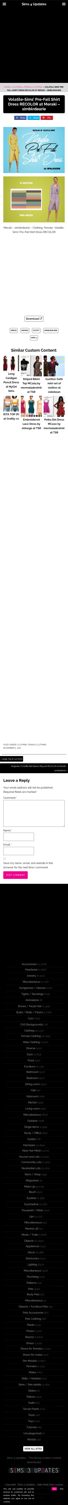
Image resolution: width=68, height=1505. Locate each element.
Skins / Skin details (29, 1384)
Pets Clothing (33, 1318)
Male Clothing (31, 1042)
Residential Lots (31, 1168)
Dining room (32, 1084)
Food (31, 1060)
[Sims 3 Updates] (34, 1470)
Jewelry (31, 975)
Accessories (29, 964)
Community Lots (31, 1162)
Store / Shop (33, 1174)
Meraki (24, 330)
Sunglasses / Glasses (32, 987)
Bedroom (32, 1078)
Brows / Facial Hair (30, 1006)
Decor (31, 1252)
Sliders (32, 1390)
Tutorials (31, 1427)
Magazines (32, 1180)
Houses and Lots (29, 1156)
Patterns (32, 1282)
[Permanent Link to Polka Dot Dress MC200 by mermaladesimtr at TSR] (54, 415)
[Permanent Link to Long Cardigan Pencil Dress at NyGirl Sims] (11, 369)
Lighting (32, 1264)
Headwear (31, 969)
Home (7, 87)
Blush (32, 1192)
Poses (30, 1331)
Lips (31, 1216)
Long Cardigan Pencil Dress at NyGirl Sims (11, 382)
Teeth (31, 1402)
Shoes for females (31, 1348)
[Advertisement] (34, 46)
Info (61, 1489)
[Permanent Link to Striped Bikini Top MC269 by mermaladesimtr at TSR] (31, 374)
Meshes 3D (31, 1228)
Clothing (17, 87)
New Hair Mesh (31, 1150)
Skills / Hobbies (31, 1378)
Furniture (29, 1066)
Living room (32, 1108)
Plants (30, 1324)
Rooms (29, 1337)
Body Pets (33, 1294)
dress (14, 330)
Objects (29, 1240)
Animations (32, 1000)
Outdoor (32, 1120)
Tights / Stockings (32, 994)
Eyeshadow (31, 1204)
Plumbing (33, 1276)
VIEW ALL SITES (33, 1448)
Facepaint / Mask (32, 1210)
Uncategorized (32, 1433)
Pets (30, 1289)
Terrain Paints (31, 1409)
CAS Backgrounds (31, 1024)
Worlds (31, 1439)
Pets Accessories (33, 1312)
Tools (31, 1415)
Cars (31, 1018)
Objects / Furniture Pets (33, 1306)
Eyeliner (31, 1198)
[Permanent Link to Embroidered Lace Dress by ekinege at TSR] (31, 415)
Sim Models (30, 1360)
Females (31, 1366)
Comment (10, 797)
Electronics (32, 1258)
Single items (31, 1126)
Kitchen (32, 1102)
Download (32, 318)
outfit (36, 330)
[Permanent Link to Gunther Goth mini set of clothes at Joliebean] (54, 374)
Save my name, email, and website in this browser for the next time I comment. (28, 865)
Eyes (30, 1054)
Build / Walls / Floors (29, 1012)
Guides (31, 1139)
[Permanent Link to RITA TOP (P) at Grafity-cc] (11, 410)
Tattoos (30, 1396)
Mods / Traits (30, 1234)
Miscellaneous (31, 981)
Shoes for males (33, 1354)
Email (7, 844)
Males (32, 1372)
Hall (33, 1090)
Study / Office (32, 1133)
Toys (31, 1421)
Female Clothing (33, 87)
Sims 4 (34, 338)
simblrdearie (50, 330)
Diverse (30, 1048)
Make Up (29, 1186)
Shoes (30, 1343)
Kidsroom (32, 1096)
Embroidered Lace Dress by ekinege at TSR (31, 424)
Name (7, 830)
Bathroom (32, 1072)
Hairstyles (29, 1145)
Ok (54, 1489)
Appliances (32, 1246)
